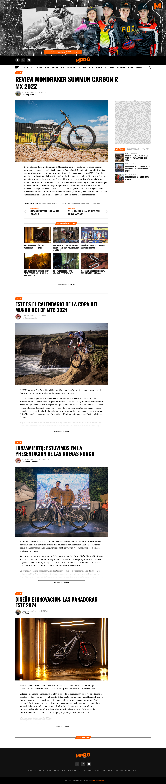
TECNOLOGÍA (121, 67)
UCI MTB (97, 203)
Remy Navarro (30, 95)
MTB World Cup (74, 203)
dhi (60, 203)
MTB (62, 67)
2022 (44, 203)
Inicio (26, 67)
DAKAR (47, 67)
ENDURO (39, 67)
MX (32, 67)
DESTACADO (52, 203)
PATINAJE (99, 67)
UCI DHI (89, 203)
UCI (83, 203)
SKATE (91, 67)
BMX (84, 67)
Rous (27, 613)
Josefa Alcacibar (31, 318)
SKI (106, 67)
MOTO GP (55, 67)
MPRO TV (139, 67)
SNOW (112, 67)
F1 (79, 67)
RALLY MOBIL (71, 67)
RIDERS (130, 67)
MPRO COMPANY (97, 781)
